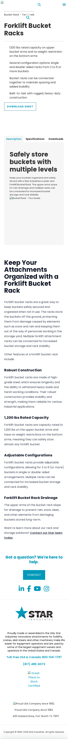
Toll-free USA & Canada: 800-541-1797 (34, 657)
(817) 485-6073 (34, 664)
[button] (64, 4)
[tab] (14, 139)
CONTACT (34, 575)
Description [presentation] (13, 139)
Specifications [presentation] (35, 139)
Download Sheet (20, 106)
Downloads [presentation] (56, 139)
